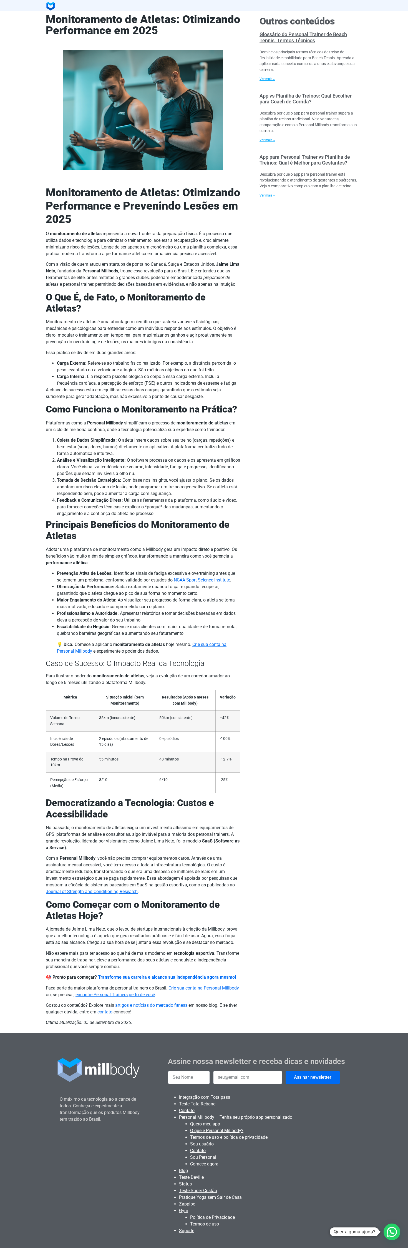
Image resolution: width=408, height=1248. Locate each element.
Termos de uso (204, 1224)
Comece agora (204, 1164)
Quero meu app (205, 1124)
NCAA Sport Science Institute (202, 580)
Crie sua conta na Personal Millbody (203, 988)
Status (185, 1184)
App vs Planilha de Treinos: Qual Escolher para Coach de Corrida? (306, 99)
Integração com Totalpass (204, 1097)
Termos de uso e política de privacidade (229, 1137)
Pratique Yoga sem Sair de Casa (210, 1197)
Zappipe (187, 1204)
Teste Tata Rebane (197, 1104)
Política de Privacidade (212, 1217)
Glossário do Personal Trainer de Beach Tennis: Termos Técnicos (303, 37)
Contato (187, 1110)
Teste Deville (191, 1177)
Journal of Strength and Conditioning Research (92, 891)
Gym (183, 1210)
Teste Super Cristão (198, 1190)
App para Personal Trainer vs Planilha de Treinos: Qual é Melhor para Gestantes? (305, 160)
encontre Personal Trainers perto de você (115, 994)
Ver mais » (267, 79)
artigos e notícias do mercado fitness (151, 1005)
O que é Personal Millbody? (216, 1130)
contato (104, 1012)
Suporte (186, 1230)
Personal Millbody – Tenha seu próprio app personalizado (235, 1117)
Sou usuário (202, 1144)
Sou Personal (203, 1157)
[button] (392, 1232)
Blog (183, 1170)
